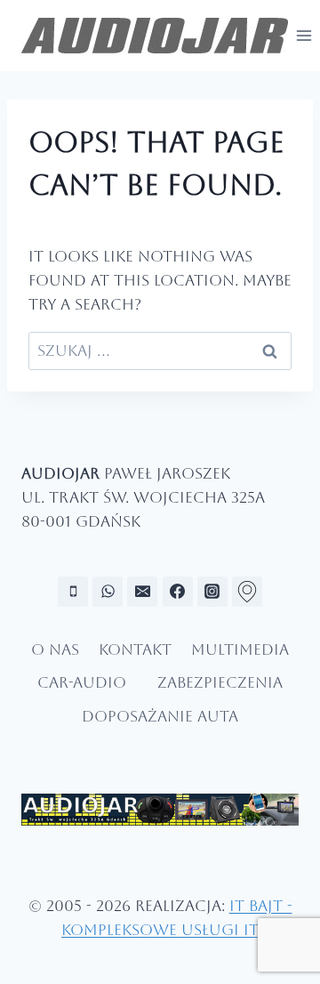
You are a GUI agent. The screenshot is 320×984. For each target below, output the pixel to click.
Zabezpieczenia (220, 682)
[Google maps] (247, 592)
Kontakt (135, 649)
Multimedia (240, 649)
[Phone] (73, 592)
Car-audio (81, 682)
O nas (55, 649)
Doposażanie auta (160, 716)
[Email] (142, 592)
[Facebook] (178, 592)
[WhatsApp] (107, 592)
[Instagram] (212, 592)
